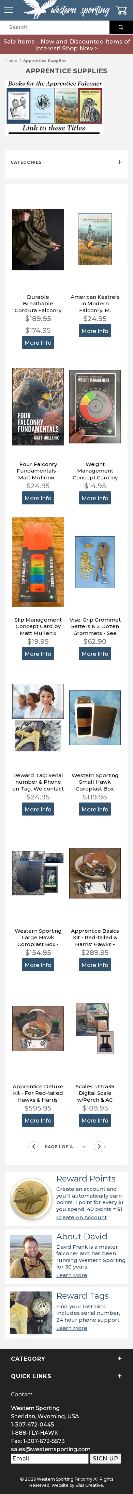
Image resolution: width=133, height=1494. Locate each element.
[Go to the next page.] (99, 1146)
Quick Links (31, 1376)
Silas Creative (89, 1485)
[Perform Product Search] (121, 27)
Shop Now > (80, 48)
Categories (26, 162)
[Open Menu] (9, 10)
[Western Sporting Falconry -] (66, 10)
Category (28, 1359)
